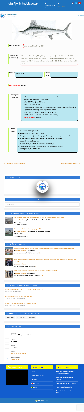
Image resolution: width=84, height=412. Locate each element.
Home (33, 372)
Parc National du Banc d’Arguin (66, 383)
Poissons (32, 317)
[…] (40, 253)
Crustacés (10, 317)
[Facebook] (73, 3)
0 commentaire (17, 291)
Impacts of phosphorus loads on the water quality (20, 303)
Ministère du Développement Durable (65, 378)
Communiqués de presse (34, 220)
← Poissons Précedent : (14, 163)
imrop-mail (61, 6)
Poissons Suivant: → (70, 163)
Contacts (34, 379)
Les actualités (46, 220)
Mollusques (21, 317)
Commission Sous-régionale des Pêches (66, 392)
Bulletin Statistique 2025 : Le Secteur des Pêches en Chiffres (24, 289)
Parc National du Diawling (64, 387)
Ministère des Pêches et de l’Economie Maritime (65, 372)
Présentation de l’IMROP (39, 376)
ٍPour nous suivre (15, 367)
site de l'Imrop (15, 359)
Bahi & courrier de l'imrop (18, 353)
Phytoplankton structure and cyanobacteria (18, 296)
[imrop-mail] (58, 3)
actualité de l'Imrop (20, 220)
